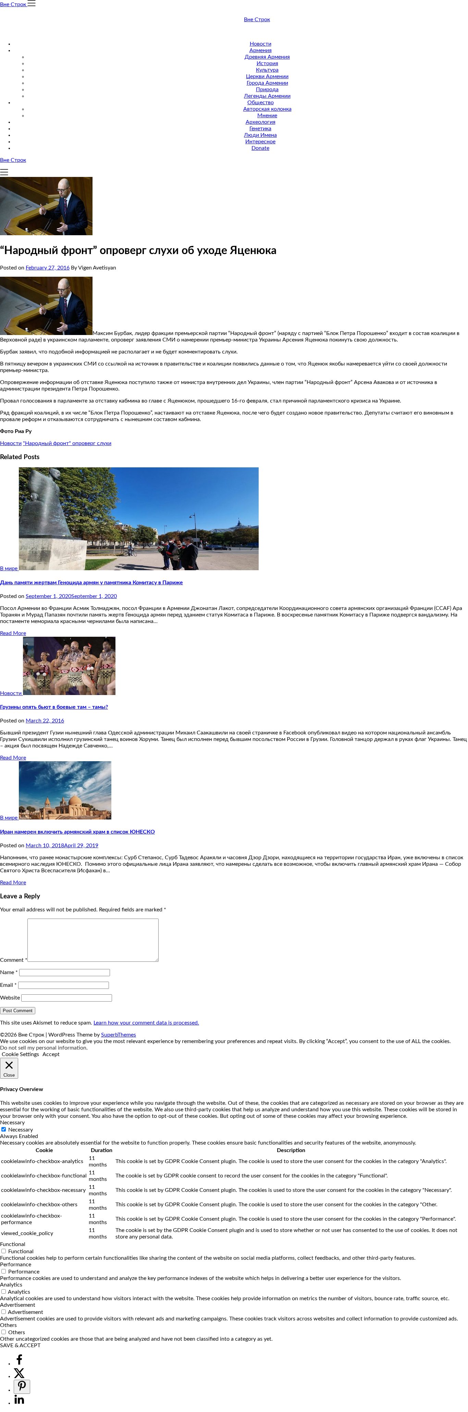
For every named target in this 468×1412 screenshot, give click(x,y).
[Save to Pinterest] (22, 1387)
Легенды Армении (267, 96)
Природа (267, 89)
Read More (13, 633)
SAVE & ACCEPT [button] (20, 1345)
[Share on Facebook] (19, 1363)
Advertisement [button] (17, 1305)
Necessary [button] (12, 1122)
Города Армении (267, 83)
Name (9, 972)
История (267, 63)
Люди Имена (260, 135)
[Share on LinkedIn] (19, 1403)
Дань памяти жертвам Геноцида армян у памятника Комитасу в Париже (91, 582)
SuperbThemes (118, 1035)
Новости (260, 44)
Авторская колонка (267, 109)
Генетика (260, 128)
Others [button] (8, 1325)
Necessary (20, 1130)
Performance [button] (15, 1264)
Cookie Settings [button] (20, 1054)
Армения (260, 50)
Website (10, 998)
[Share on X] (19, 1376)
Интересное (260, 141)
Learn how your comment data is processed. (146, 1023)
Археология (260, 122)
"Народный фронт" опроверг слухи (67, 443)
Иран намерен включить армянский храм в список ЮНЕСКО (77, 832)
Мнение (267, 115)
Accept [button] (51, 1054)
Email (8, 985)
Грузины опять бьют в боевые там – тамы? (54, 707)
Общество (260, 102)
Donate (260, 148)
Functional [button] (12, 1244)
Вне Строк (257, 19)
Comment (13, 960)
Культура (267, 70)
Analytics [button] (11, 1285)
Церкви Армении (267, 76)
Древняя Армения (267, 57)
